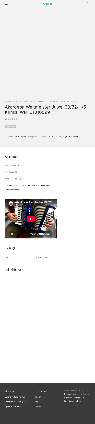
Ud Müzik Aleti (70, 397)
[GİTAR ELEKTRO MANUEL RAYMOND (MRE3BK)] (18, 290)
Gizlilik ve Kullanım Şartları (16, 401)
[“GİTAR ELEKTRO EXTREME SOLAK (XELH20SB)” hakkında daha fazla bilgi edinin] (73, 297)
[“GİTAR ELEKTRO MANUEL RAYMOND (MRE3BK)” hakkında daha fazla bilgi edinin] (13, 297)
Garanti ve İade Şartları (15, 397)
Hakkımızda (40, 397)
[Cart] (88, 3)
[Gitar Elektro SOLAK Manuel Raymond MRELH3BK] (47, 300)
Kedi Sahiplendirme (72, 401)
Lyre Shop (81, 397)
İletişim (38, 406)
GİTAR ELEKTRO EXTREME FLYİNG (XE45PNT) (16, 367)
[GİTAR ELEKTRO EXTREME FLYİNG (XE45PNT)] (18, 350)
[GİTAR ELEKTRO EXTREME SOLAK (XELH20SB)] (77, 290)
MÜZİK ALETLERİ (21, 101)
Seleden (67, 394)
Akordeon (42, 137)
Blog (36, 401)
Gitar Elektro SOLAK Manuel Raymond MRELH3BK (47, 327)
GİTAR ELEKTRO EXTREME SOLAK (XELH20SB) (76, 307)
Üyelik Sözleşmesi (13, 406)
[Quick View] (22, 297)
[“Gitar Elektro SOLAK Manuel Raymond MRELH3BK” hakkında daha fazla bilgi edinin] (43, 317)
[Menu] (6, 3)
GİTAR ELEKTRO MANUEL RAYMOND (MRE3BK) (16, 307)
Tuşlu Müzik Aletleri (70, 137)
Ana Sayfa (8, 101)
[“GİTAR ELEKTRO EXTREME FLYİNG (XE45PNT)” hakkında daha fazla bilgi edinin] (13, 357)
